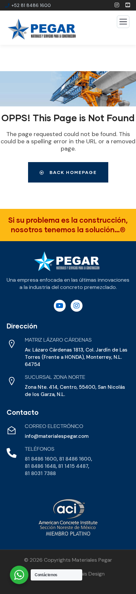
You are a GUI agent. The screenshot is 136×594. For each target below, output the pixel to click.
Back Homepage (72, 172)
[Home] (67, 261)
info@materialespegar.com (56, 436)
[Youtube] (60, 306)
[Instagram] (77, 306)
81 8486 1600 (41, 459)
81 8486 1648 (40, 466)
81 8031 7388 (40, 473)
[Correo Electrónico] (12, 430)
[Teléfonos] (12, 453)
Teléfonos (39, 449)
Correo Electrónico (54, 426)
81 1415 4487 (73, 466)
